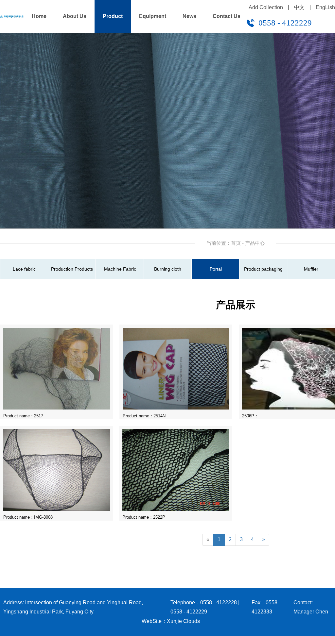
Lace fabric (24, 269)
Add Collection (266, 7)
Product (113, 16)
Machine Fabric (120, 269)
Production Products (72, 269)
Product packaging (263, 269)
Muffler (311, 269)
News (189, 16)
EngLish (325, 7)
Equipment (152, 16)
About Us (74, 16)
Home (39, 16)
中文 (299, 7)
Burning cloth (167, 269)
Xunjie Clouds (183, 621)
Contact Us (226, 16)
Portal (216, 269)
